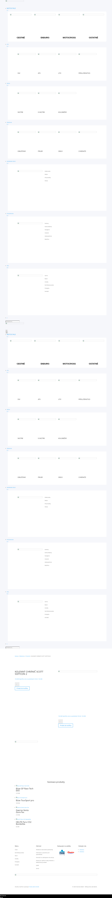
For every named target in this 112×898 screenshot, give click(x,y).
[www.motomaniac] (26, 742)
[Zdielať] (3, 895)
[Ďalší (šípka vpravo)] (2, 897)
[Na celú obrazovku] (2, 895)
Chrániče (28, 656)
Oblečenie (22, 656)
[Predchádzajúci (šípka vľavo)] (0, 897)
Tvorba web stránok (34, 886)
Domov (16, 656)
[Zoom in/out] (0, 895)
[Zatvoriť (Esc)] (5, 895)
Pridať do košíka (22, 688)
